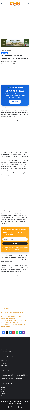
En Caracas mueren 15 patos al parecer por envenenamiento (13, 325)
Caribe (2, 395)
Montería (3, 389)
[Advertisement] (15, 23)
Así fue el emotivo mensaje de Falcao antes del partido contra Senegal (13, 317)
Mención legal (4, 344)
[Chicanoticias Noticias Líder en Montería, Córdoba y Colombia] (15, 3)
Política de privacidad (6, 351)
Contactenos (4, 349)
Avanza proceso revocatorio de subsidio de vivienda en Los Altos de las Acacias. (13, 321)
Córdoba (3, 387)
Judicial (2, 391)
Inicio (3, 50)
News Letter (4, 347)
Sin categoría (8, 50)
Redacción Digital (5, 61)
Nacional (3, 393)
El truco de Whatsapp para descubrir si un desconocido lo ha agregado (13, 313)
